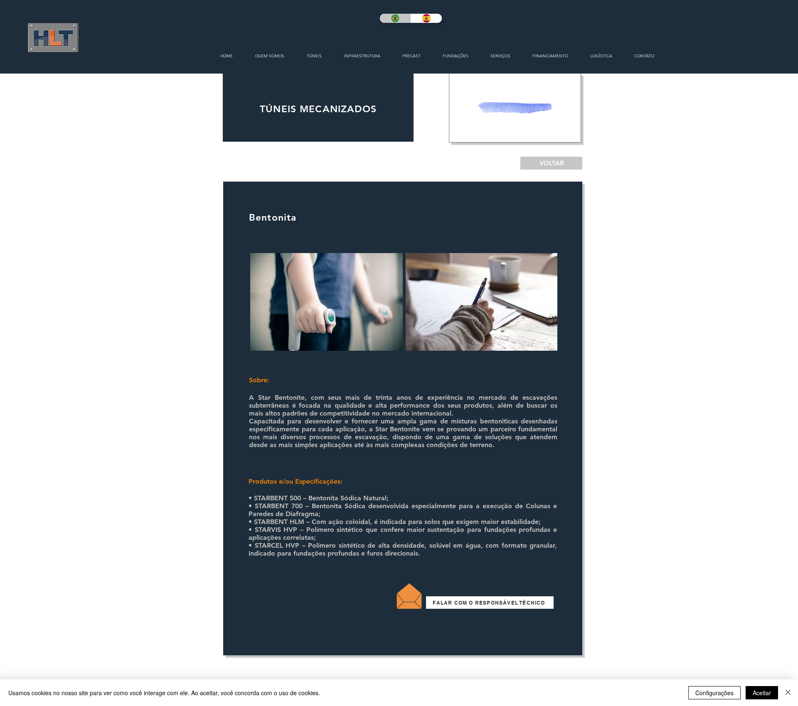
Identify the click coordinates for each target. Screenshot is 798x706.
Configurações (714, 693)
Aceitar (762, 693)
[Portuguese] (395, 18)
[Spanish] (426, 18)
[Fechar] (788, 692)
